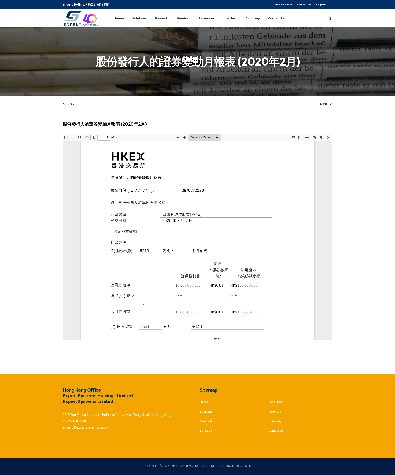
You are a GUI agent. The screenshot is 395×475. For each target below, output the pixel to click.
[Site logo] (81, 18)
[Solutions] (232, 412)
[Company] (300, 403)
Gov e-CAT (304, 4)
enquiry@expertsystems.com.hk (86, 427)
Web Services (283, 4)
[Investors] (232, 429)
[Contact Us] (300, 429)
